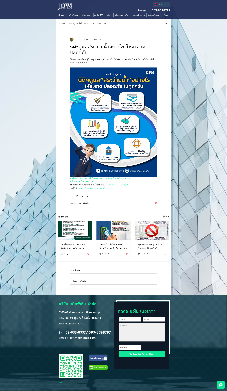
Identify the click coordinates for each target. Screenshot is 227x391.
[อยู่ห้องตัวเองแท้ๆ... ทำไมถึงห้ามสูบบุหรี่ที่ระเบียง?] (152, 230)
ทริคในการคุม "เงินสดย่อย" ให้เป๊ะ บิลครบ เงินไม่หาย (73, 246)
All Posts (61, 23)
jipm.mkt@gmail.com (82, 337)
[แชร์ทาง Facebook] (71, 196)
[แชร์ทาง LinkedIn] (82, 196)
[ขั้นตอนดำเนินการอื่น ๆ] (155, 39)
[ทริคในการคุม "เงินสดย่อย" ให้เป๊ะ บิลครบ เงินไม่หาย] (75, 230)
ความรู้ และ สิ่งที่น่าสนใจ (78, 23)
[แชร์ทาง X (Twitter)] (77, 196)
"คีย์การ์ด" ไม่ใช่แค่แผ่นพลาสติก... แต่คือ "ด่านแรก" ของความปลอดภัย (112, 246)
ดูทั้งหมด (166, 216)
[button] (166, 23)
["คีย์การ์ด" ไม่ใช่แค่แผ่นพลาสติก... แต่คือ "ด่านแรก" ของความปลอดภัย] (113, 230)
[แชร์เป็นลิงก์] (88, 196)
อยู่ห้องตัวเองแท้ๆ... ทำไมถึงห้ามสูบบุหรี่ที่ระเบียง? (151, 246)
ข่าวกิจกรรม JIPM (100, 23)
